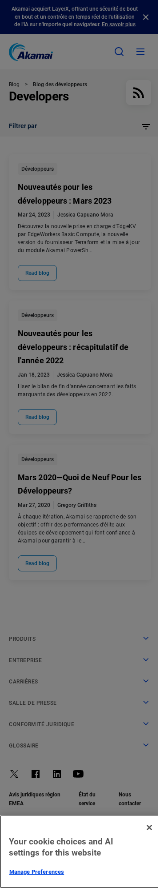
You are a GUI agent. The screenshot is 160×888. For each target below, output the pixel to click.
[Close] (149, 827)
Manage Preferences (36, 871)
